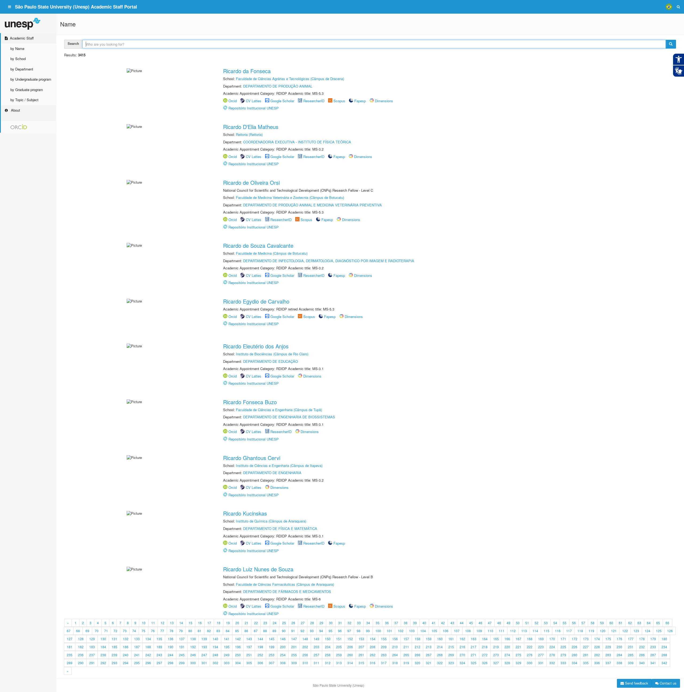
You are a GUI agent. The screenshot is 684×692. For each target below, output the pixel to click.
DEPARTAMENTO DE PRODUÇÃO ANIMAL (277, 86)
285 (631, 654)
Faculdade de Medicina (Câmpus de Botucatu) (272, 253)
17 (209, 622)
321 (429, 662)
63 (639, 622)
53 (546, 622)
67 (69, 630)
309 (294, 662)
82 (209, 630)
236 (81, 654)
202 (305, 646)
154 (372, 638)
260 (350, 654)
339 (631, 662)
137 (182, 638)
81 (199, 630)
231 (631, 646)
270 (462, 654)
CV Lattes (253, 100)
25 (284, 622)
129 (92, 638)
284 (619, 654)
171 (563, 638)
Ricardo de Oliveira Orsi (251, 182)
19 (228, 622)
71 (106, 630)
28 (312, 622)
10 (144, 622)
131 (114, 638)
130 (103, 638)
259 (339, 654)
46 (480, 622)
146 (283, 638)
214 (440, 646)
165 (496, 638)
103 (412, 630)
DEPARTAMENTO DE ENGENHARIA (272, 472)
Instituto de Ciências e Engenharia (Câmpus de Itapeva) (279, 465)
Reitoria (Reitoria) (249, 134)
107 (457, 630)
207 (361, 646)
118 (580, 630)
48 (499, 622)
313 (339, 662)
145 (271, 638)
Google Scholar (282, 100)
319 (406, 662)
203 (316, 646)
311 (316, 662)
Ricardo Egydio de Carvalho (256, 301)
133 (137, 638)
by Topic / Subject (24, 99)
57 (583, 622)
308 (283, 662)
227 (586, 646)
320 (417, 662)
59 (602, 622)
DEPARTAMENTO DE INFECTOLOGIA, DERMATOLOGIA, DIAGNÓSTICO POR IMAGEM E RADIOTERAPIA (328, 260)
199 (271, 646)
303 (227, 662)
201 (294, 646)
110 (490, 630)
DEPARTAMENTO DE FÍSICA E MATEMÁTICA (280, 528)
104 (423, 630)
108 (468, 630)
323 (451, 662)
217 (473, 646)
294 (126, 662)
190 (170, 646)
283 (608, 654)
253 (271, 654)
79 (181, 630)
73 (125, 630)
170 (552, 638)
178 (642, 638)
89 (274, 630)
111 (501, 630)
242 (148, 654)
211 (406, 646)
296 (148, 662)
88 (265, 630)
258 (328, 654)
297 (159, 662)
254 (283, 654)
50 (518, 622)
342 (664, 662)
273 (496, 654)
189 (159, 646)
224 (552, 646)
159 (429, 638)
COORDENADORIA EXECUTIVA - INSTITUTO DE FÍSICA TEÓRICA (297, 141)
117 (569, 630)
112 (513, 630)
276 (530, 654)
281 (586, 654)
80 (190, 630)
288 (664, 654)
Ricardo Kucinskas (245, 513)
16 (200, 622)
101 (389, 630)
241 (137, 654)
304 (238, 662)
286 (642, 654)
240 (126, 654)
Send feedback (636, 683)
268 (440, 654)
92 (302, 630)
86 (246, 630)
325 (473, 662)
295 (137, 662)
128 (81, 638)
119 (591, 630)
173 (586, 638)
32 (349, 622)
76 (153, 630)
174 (597, 638)
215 (451, 646)
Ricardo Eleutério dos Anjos (256, 346)
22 (256, 622)
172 (574, 638)
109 (479, 630)
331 (541, 662)
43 (452, 622)
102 (400, 630)
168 (530, 638)
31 (340, 622)
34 (368, 622)
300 (193, 662)
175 (608, 638)
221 (518, 646)
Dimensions (384, 100)
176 (619, 638)
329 (518, 662)
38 (405, 622)
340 (642, 662)
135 (159, 638)
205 (339, 646)
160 (440, 638)
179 (653, 638)
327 (496, 662)
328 (507, 662)
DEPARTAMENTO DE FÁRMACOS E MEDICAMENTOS (287, 591)
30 (331, 622)
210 (395, 646)
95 (330, 630)
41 (434, 622)
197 (249, 646)
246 (193, 654)
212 (417, 646)
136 (170, 638)
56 (574, 622)
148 (305, 638)
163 (473, 638)
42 (443, 622)
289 (69, 662)
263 (384, 654)
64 (649, 622)
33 (359, 622)
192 (193, 646)
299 (182, 662)
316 (372, 662)
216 (462, 646)
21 (246, 622)
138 (193, 638)
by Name (17, 48)
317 (384, 662)
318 (395, 662)
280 (574, 654)
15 (190, 622)
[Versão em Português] (669, 6)
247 (204, 654)
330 (530, 662)
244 (170, 654)
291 (92, 662)
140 (215, 638)
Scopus (339, 100)
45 (471, 622)
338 (619, 662)
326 (485, 662)
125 (659, 630)
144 (260, 638)
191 (182, 646)
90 (284, 630)
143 (249, 638)
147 (294, 638)
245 (182, 654)
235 (69, 654)
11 (153, 622)
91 (293, 630)
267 (429, 654)
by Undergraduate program (30, 79)
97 (349, 630)
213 (429, 646)
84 (228, 630)
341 (653, 662)
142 (238, 638)
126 (670, 630)
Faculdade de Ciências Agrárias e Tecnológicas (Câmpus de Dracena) (290, 78)
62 (630, 622)
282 (597, 654)
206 (350, 646)
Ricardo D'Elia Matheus (250, 127)
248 (215, 654)
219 (496, 646)
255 (294, 654)
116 (558, 630)
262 (372, 654)
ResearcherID (314, 100)
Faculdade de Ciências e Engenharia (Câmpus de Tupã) (279, 409)
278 (552, 654)
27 (303, 622)
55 (564, 622)
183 (92, 646)
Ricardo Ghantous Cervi (251, 458)
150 (328, 638)
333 (563, 662)
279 (563, 654)
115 (546, 630)
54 (555, 622)
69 (87, 630)
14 (181, 622)
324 (462, 662)
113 (524, 630)
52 (536, 622)
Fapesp (360, 100)
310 (305, 662)
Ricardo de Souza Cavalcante (258, 245)
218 (485, 646)
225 (563, 646)
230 (619, 646)
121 (614, 630)
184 (103, 646)
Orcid (232, 100)
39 (415, 622)
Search (73, 43)
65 (658, 622)
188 (148, 646)
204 (328, 646)
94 (321, 630)
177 (631, 638)
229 (608, 646)
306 (260, 662)
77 (162, 630)
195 (227, 646)
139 (204, 638)
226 (574, 646)
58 (592, 622)
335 (586, 662)
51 (527, 622)
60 (611, 622)
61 (621, 622)
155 (384, 638)
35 (377, 622)
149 (316, 638)
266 (417, 654)
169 (541, 638)
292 (103, 662)
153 (361, 638)
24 (275, 622)
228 (597, 646)
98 (358, 630)
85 (237, 630)
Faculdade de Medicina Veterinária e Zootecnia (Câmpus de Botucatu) (290, 197)
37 (396, 622)
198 (260, 646)
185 (114, 646)
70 (97, 630)
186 (126, 646)
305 (249, 662)
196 (238, 646)
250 (238, 654)
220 (507, 646)
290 (81, 662)
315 (361, 662)
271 (473, 654)
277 (541, 654)
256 (305, 654)
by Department (21, 69)
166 (507, 638)
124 (647, 630)
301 (204, 662)
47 (490, 622)
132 (126, 638)
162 (462, 638)
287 (653, 654)
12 (162, 622)
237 (92, 654)
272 (485, 654)
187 (137, 646)
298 (170, 662)
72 (115, 630)
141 (227, 638)
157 (406, 638)
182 (81, 646)
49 (508, 622)
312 (328, 662)
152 (350, 638)
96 (340, 630)
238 (103, 654)
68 (78, 630)
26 (293, 622)
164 (485, 638)
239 (114, 654)
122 (625, 630)
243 (159, 654)
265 (406, 654)
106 (445, 630)
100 (378, 630)
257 (316, 654)
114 (535, 630)
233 (653, 646)
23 (265, 622)
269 (451, 654)
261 (361, 654)
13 (172, 622)
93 (312, 630)
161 (451, 638)
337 (608, 662)
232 (642, 646)
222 (530, 646)
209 (384, 646)
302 (215, 662)
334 (574, 662)
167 (518, 638)
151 (339, 638)
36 (387, 622)
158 (417, 638)
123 (636, 630)
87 (256, 630)
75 (143, 630)
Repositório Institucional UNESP (253, 108)
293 (114, 662)
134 (148, 638)
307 (271, 662)
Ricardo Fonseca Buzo (250, 402)
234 (664, 646)
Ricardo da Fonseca (247, 71)
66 (667, 622)
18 (218, 622)
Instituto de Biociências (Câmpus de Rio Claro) (272, 353)
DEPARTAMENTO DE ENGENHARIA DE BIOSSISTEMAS (289, 416)
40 (424, 622)
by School (18, 58)
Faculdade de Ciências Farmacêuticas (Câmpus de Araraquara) (285, 584)
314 (350, 662)
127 (69, 638)
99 (368, 630)
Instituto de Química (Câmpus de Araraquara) (271, 521)
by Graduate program (26, 89)
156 (395, 638)
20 (237, 622)
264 (395, 654)
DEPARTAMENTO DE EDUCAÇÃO (270, 361)
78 (171, 630)
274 (507, 654)
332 (552, 662)
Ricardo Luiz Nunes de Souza (258, 569)
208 (372, 646)
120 (602, 630)
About (15, 110)
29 (321, 622)
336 (597, 662)
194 (215, 646)
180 (664, 638)
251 (249, 654)
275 (518, 654)
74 (134, 630)
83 (218, 630)
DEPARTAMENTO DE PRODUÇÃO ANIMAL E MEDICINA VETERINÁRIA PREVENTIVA (312, 204)
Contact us (668, 683)
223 (541, 646)
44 (462, 622)
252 (260, 654)
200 (283, 646)
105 (434, 630)
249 (227, 654)
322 (440, 662)
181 (69, 646)
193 (204, 646)
